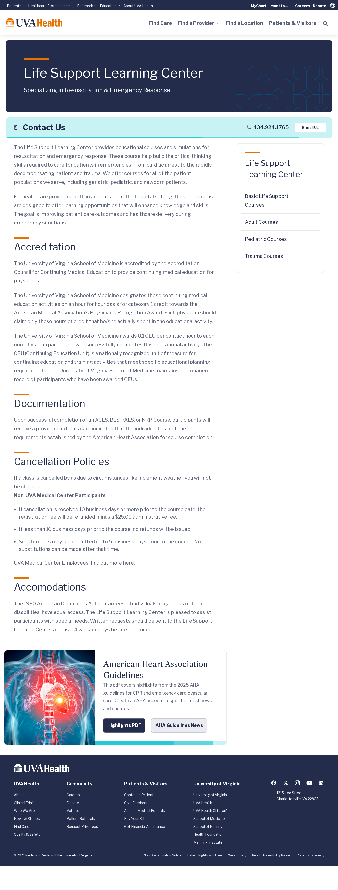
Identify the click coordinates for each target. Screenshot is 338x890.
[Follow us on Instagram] (297, 783)
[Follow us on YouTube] (309, 783)
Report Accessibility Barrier (271, 855)
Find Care (160, 23)
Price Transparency (310, 855)
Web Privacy (237, 855)
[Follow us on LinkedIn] (321, 783)
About (19, 795)
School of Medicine (209, 818)
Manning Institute (208, 842)
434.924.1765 (271, 127)
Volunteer (75, 810)
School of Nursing (208, 826)
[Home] (34, 22)
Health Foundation (208, 834)
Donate (319, 6)
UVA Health (202, 803)
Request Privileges (82, 826)
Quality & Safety (27, 834)
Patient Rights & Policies (204, 855)
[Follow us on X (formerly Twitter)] (286, 783)
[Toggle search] (325, 23)
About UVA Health (138, 6)
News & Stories (27, 818)
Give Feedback (136, 803)
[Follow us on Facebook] (274, 783)
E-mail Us (310, 127)
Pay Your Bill (134, 818)
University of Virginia (210, 795)
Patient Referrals (81, 818)
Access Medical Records (144, 810)
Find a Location (244, 23)
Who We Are (24, 810)
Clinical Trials (24, 803)
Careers (302, 6)
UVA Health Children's (211, 810)
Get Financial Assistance (144, 826)
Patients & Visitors (292, 23)
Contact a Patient (139, 795)
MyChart (258, 6)
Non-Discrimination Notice (162, 855)
